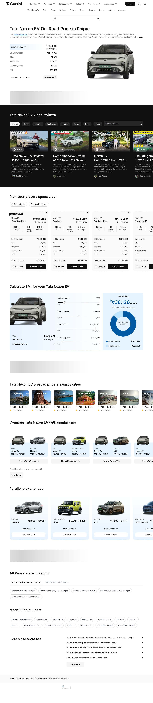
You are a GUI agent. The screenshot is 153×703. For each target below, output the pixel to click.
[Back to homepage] (14, 4)
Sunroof (37, 124)
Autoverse (48, 4)
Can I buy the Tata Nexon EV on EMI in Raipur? (87, 657)
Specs (53, 10)
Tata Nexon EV (33, 10)
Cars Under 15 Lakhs (105, 625)
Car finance (92, 4)
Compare (122, 10)
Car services (109, 4)
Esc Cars (15, 625)
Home (12, 678)
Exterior (15, 124)
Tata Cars (30, 678)
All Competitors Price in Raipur (26, 582)
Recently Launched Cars (21, 619)
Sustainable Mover (39, 204)
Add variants (19, 204)
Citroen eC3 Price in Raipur (84, 591)
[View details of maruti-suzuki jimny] (70, 517)
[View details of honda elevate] (29, 517)
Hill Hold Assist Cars (31, 625)
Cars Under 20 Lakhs (126, 625)
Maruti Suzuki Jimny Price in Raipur (54, 591)
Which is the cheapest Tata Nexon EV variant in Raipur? (91, 642)
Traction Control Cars (53, 625)
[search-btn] (139, 3)
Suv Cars (73, 619)
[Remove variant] (46, 212)
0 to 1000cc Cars (104, 619)
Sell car (79, 4)
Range (82, 10)
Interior (65, 124)
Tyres (26, 124)
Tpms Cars (71, 625)
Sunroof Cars (86, 625)
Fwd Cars (120, 619)
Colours (73, 10)
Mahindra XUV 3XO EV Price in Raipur (115, 591)
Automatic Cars (58, 619)
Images (102, 10)
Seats (98, 124)
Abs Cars (133, 619)
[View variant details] (29, 240)
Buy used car (64, 4)
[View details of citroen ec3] (111, 517)
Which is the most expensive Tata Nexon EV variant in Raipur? (94, 647)
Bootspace (51, 124)
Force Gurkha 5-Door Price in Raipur (26, 597)
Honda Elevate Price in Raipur (23, 591)
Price (45, 10)
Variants (63, 10)
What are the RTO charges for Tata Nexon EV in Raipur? (92, 652)
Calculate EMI (49, 77)
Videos (111, 10)
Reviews (92, 10)
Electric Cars (87, 619)
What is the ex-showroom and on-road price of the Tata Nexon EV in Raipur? (101, 637)
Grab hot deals (36, 266)
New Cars (33, 4)
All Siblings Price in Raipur (57, 582)
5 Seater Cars (41, 619)
